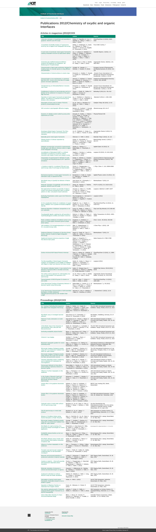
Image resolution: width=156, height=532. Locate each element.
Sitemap (119, 2)
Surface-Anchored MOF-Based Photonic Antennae (54, 252)
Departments (86, 4)
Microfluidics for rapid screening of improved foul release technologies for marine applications (53, 427)
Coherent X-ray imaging (47, 337)
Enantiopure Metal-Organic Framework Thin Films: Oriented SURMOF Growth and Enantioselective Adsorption (54, 133)
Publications (97, 4)
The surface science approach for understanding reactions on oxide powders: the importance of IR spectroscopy (56, 275)
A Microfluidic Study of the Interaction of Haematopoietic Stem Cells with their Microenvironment (52, 327)
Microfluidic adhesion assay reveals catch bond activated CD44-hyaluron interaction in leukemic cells (52, 440)
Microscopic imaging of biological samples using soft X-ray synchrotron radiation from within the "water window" (52, 422)
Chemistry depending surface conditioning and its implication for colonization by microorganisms (52, 361)
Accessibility (113, 2)
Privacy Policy (106, 2)
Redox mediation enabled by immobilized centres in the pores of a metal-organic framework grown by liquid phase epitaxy (56, 221)
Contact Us (123, 4)
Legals (100, 2)
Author (75, 36)
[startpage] (127, 5)
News (91, 4)
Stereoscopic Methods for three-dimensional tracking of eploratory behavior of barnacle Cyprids (51, 367)
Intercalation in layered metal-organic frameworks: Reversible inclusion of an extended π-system (52, 481)
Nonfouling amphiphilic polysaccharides (51, 331)
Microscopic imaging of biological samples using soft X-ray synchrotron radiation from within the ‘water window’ (52, 350)
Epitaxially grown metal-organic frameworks (53, 137)
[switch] (127, 2)
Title (42, 36)
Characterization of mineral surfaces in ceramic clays (55, 73)
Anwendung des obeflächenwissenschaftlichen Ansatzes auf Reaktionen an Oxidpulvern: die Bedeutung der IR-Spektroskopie (53, 63)
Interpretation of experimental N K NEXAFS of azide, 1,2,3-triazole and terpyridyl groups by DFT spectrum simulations (55, 159)
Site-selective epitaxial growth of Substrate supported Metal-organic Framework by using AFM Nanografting (52, 491)
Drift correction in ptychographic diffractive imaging (54, 108)
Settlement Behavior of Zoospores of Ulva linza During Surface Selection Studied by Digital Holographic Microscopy (55, 234)
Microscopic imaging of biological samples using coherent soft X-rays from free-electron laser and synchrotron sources (52, 355)
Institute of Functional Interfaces (52, 14)
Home (96, 2)
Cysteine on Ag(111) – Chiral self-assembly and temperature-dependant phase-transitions (52, 463)
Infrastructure (108, 4)
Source (96, 36)
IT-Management (116, 4)
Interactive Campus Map (67, 515)
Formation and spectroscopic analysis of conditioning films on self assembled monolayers (52, 451)
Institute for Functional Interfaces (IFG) (49, 18)
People (102, 4)
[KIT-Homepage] (32, 4)
